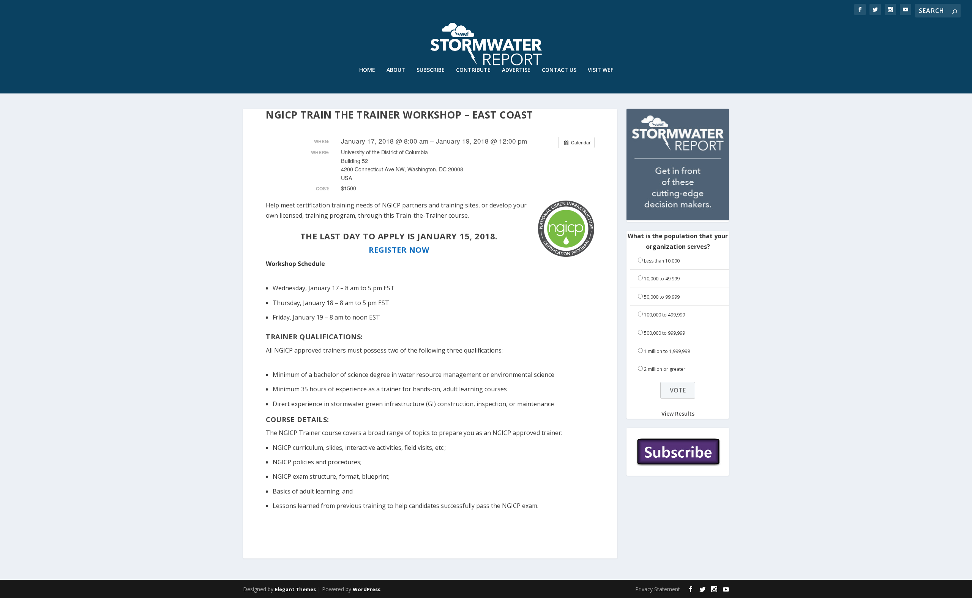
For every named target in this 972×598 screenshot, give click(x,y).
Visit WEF (600, 70)
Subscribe (431, 70)
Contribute (473, 70)
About (396, 70)
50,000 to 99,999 (662, 297)
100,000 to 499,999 (664, 315)
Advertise (516, 70)
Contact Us (559, 70)
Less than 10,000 (662, 261)
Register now (399, 250)
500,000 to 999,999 (664, 333)
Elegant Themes (295, 589)
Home (367, 70)
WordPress (366, 589)
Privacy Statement (657, 589)
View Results (677, 413)
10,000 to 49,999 (662, 278)
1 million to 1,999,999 (667, 351)
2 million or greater (664, 369)
